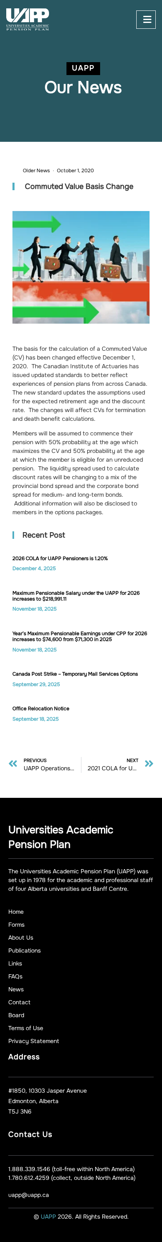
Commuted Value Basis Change (79, 186)
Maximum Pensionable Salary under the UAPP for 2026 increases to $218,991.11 (76, 596)
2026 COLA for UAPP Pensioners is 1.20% (60, 558)
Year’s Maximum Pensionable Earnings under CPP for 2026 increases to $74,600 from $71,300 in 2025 (79, 636)
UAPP (49, 1216)
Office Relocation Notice (40, 708)
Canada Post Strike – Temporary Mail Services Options (75, 674)
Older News (36, 170)
